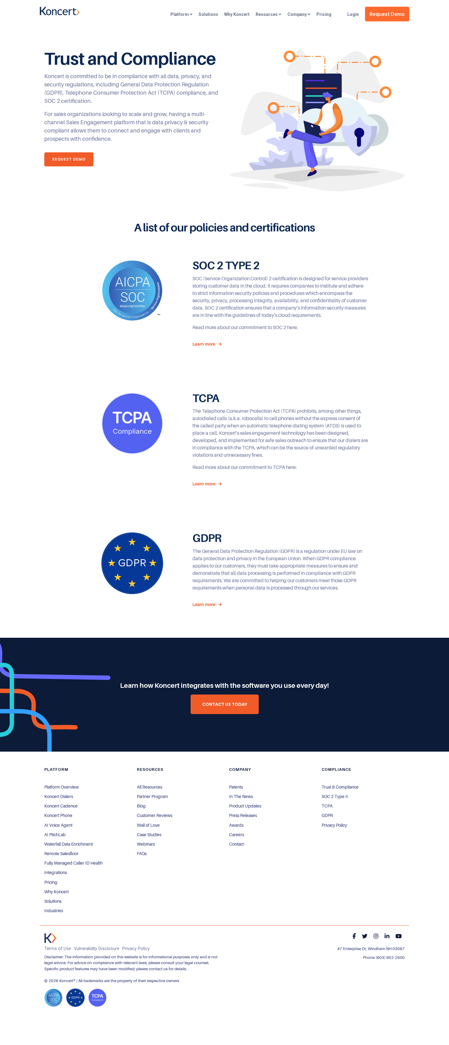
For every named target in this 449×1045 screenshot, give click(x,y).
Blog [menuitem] (141, 806)
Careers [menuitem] (236, 834)
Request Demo (387, 14)
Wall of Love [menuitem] (148, 825)
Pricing (323, 14)
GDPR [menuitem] (327, 815)
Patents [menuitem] (236, 787)
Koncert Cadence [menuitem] (61, 806)
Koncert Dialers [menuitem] (58, 796)
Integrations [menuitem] (55, 872)
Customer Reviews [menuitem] (154, 815)
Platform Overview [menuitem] (61, 787)
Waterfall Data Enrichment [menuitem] (68, 844)
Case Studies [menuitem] (149, 834)
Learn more (203, 344)
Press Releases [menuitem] (243, 815)
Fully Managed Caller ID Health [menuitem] (73, 863)
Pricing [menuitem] (50, 882)
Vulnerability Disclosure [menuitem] (96, 948)
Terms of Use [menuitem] (57, 948)
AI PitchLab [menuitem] (55, 834)
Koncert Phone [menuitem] (58, 815)
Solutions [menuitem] (52, 901)
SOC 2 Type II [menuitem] (335, 796)
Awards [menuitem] (236, 825)
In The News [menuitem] (241, 796)
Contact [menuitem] (236, 844)
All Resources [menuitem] (149, 787)
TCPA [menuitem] (327, 806)
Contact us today (224, 704)
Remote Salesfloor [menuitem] (61, 853)
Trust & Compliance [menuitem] (340, 787)
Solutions (208, 14)
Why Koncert (237, 14)
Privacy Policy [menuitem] (334, 825)
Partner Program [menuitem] (152, 796)
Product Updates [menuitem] (245, 806)
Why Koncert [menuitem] (56, 891)
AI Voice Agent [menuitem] (58, 825)
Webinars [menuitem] (146, 844)
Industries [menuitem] (53, 910)
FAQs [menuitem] (142, 853)
